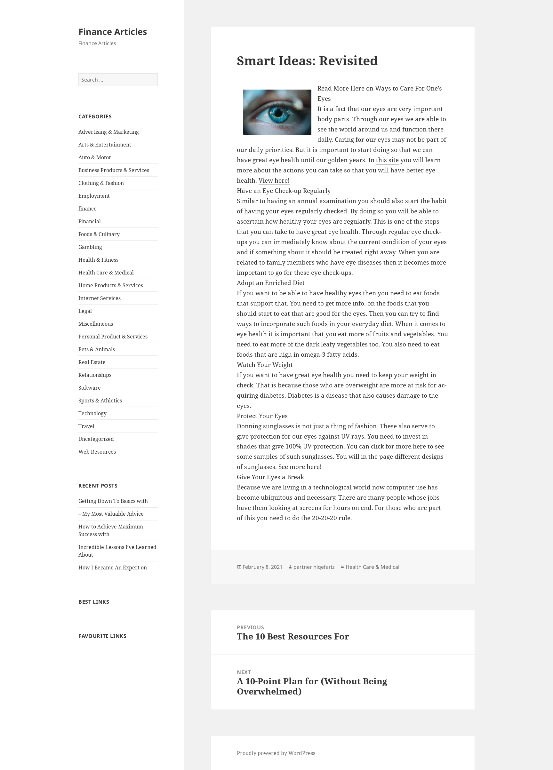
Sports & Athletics (100, 400)
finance (87, 208)
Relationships (94, 374)
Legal (85, 310)
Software (89, 387)
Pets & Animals (96, 349)
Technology (92, 413)
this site (387, 160)
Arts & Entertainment (104, 144)
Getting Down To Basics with (113, 500)
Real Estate (92, 362)
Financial (89, 221)
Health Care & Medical (106, 272)
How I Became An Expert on (112, 567)
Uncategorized (96, 438)
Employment (94, 195)
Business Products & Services (113, 170)
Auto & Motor (94, 157)
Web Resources (97, 451)
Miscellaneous (95, 323)
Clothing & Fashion (101, 183)
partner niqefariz (314, 566)
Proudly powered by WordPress (276, 753)
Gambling (90, 246)
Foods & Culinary (99, 234)
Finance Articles (112, 31)
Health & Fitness (98, 259)
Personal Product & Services (113, 336)
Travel (86, 426)
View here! (274, 180)
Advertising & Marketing (108, 131)
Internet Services (99, 298)
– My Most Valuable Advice (111, 513)
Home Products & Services (110, 285)
